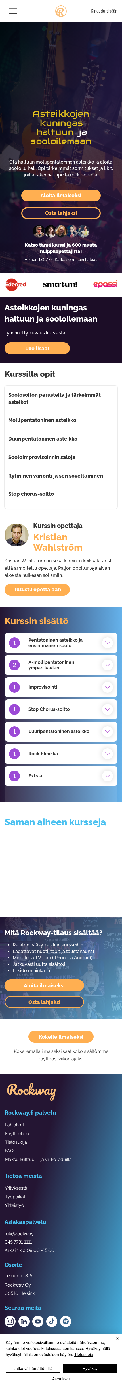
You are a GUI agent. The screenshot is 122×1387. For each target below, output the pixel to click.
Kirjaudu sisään (104, 11)
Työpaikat (15, 1196)
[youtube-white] (37, 1321)
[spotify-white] (65, 1321)
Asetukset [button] (61, 1379)
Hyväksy (90, 1368)
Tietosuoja (16, 1142)
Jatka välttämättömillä (33, 1368)
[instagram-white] (10, 1321)
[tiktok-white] (51, 1321)
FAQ (9, 1150)
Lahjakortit (16, 1124)
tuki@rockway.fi (21, 1233)
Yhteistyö (14, 1205)
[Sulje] (114, 1342)
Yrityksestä (16, 1188)
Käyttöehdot (18, 1133)
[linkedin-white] (24, 1321)
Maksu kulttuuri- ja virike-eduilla (38, 1159)
